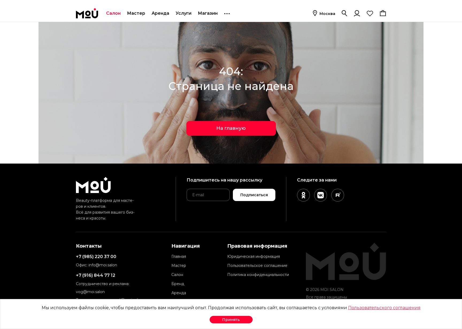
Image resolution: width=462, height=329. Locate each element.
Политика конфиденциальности (258, 274)
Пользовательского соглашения (384, 307)
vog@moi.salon (90, 291)
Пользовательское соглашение (257, 265)
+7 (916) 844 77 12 (95, 275)
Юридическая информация (253, 256)
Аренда (160, 13)
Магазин (208, 13)
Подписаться (254, 194)
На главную (231, 128)
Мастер (136, 13)
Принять (231, 319)
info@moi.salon (102, 265)
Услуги (183, 13)
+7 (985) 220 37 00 (96, 256)
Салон (113, 13)
